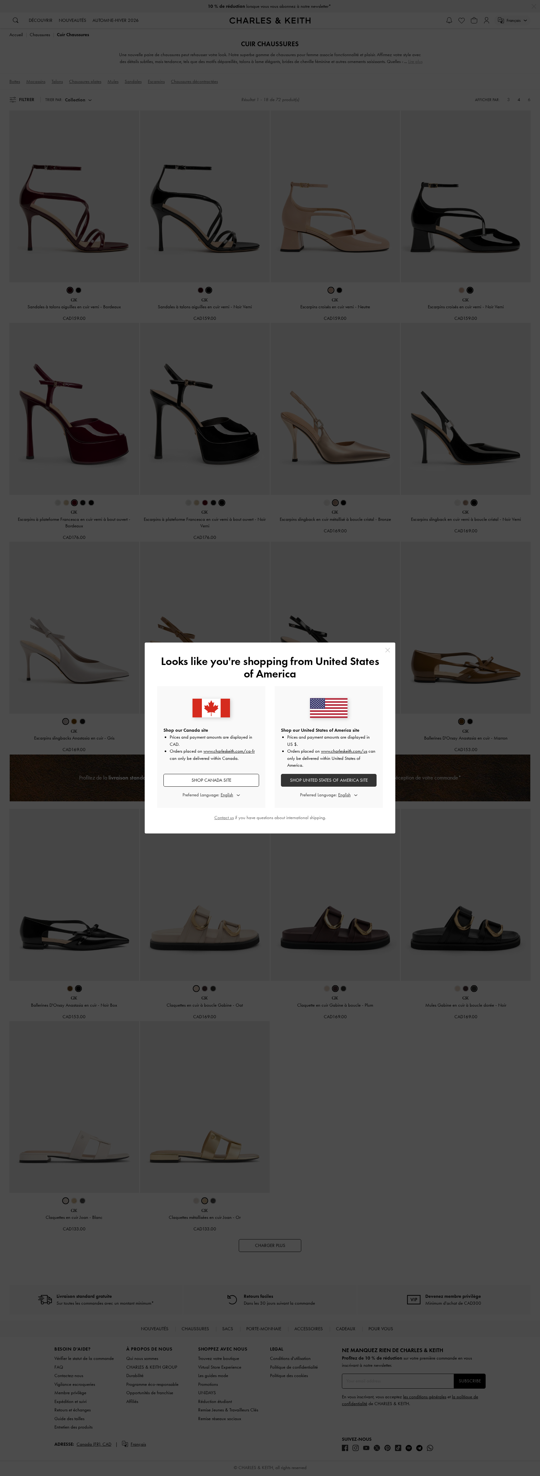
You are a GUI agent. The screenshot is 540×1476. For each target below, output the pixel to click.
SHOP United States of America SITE (329, 780)
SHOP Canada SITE (211, 780)
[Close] (387, 650)
